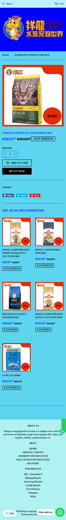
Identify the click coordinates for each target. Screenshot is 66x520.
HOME (33, 448)
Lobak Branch (33, 485)
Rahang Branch (33, 478)
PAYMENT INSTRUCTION (33, 456)
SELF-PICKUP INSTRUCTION (33, 459)
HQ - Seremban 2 (33, 474)
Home (5, 55)
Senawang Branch (33, 481)
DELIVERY (33, 463)
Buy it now (17, 171)
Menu (9, 3)
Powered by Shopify (32, 514)
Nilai (33, 496)
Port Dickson (33, 489)
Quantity (7, 148)
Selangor (33, 492)
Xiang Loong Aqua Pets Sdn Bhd (36, 511)
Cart (61, 3)
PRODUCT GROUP (33, 452)
